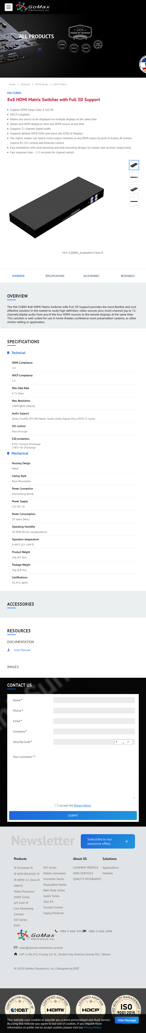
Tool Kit (48, 901)
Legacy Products (53, 913)
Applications (111, 867)
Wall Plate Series (54, 890)
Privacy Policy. (92, 1027)
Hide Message (127, 1020)
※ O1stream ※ (23, 868)
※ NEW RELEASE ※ (26, 874)
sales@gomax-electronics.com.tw (41, 947)
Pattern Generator (54, 873)
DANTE (18, 886)
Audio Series (51, 896)
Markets (108, 873)
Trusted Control (53, 907)
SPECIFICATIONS (54, 276)
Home (12, 84)
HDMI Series (41, 84)
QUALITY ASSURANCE (87, 879)
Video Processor (24, 891)
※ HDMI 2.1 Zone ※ (27, 880)
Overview (18, 276)
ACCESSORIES (91, 276)
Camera (19, 914)
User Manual (22, 650)
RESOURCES (128, 276)
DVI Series (49, 867)
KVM (17, 925)
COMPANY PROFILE (85, 867)
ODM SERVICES (83, 873)
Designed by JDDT (67, 968)
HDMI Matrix (60, 84)
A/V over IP (21, 903)
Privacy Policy (82, 805)
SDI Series (20, 920)
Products (25, 84)
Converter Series (53, 879)
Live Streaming (23, 908)
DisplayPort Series (55, 884)
